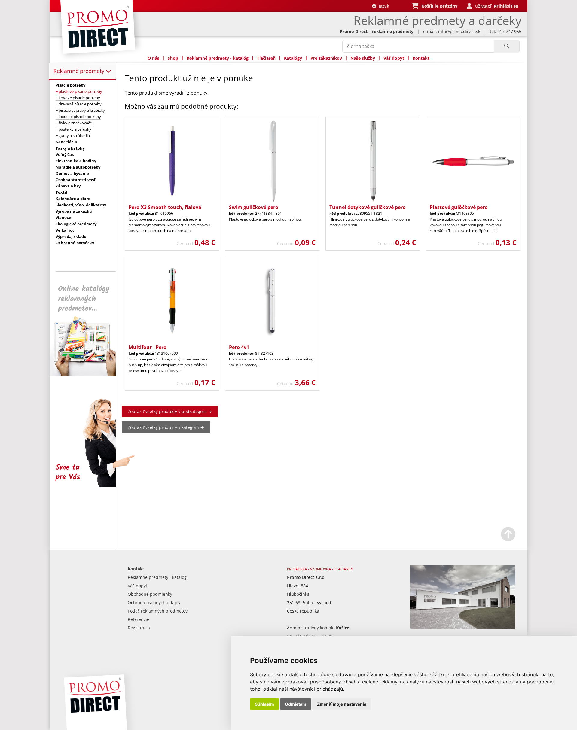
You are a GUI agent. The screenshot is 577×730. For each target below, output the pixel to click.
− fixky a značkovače (74, 123)
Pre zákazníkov (326, 58)
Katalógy (293, 58)
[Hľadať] (506, 46)
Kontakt (421, 58)
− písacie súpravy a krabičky (80, 110)
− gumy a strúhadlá (73, 135)
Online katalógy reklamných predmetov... (83, 299)
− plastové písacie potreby (79, 91)
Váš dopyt (393, 58)
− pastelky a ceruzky (73, 129)
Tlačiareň (266, 58)
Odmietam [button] (295, 704)
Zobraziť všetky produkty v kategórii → (166, 427)
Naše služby (362, 58)
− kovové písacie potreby (78, 97)
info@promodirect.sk (459, 31)
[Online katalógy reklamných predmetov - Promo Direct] (87, 374)
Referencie (138, 619)
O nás (153, 58)
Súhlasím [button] (264, 704)
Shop (173, 58)
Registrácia (139, 628)
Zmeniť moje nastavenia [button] (341, 704)
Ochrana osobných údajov (154, 602)
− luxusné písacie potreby (78, 116)
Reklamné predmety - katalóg (218, 58)
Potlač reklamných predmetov (158, 611)
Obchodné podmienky (150, 594)
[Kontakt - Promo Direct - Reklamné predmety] (462, 627)
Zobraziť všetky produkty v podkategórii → (170, 411)
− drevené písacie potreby (79, 104)
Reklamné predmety (79, 71)
